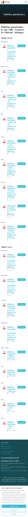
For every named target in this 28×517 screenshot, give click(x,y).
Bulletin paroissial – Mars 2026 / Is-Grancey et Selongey (11, 168)
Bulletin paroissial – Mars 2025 (11, 425)
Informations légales (5, 453)
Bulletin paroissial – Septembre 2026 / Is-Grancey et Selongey (11, 51)
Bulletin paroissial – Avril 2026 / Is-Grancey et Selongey (11, 145)
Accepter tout (14, 506)
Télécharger (21, 45)
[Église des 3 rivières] (5, 2)
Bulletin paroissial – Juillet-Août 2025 (11, 354)
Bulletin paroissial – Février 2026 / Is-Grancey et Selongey (11, 191)
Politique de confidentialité (19, 502)
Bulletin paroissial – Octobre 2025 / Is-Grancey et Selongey (11, 309)
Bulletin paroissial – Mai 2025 (11, 389)
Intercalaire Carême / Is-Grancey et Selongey (11, 209)
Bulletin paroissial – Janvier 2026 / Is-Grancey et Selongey (11, 231)
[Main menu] (25, 2)
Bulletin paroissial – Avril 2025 (11, 406)
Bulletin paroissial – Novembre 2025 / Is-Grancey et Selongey (11, 285)
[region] (14, 501)
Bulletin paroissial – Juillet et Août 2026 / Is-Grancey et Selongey (11, 76)
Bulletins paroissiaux (5, 446)
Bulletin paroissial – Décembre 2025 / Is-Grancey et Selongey (11, 260)
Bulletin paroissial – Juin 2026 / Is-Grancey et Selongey (11, 100)
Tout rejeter (14, 514)
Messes (2, 444)
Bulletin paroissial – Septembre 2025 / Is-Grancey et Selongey (11, 333)
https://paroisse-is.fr (13, 477)
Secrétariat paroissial (6, 448)
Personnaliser (14, 510)
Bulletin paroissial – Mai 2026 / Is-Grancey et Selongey (11, 123)
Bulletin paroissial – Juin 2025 (11, 372)
